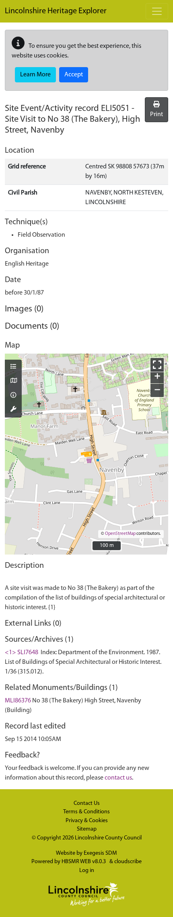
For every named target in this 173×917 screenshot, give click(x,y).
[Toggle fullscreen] (157, 364)
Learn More (35, 75)
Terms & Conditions (86, 812)
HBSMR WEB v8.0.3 (84, 862)
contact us (118, 778)
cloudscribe (128, 862)
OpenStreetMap (120, 534)
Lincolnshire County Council (108, 838)
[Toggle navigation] (157, 11)
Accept (73, 75)
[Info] (13, 396)
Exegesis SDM (100, 853)
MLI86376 (18, 701)
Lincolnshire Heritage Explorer (56, 11)
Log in (86, 871)
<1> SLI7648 (21, 652)
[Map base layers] (13, 381)
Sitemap (87, 829)
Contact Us (87, 803)
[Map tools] (13, 410)
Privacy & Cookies (87, 821)
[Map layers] (13, 367)
